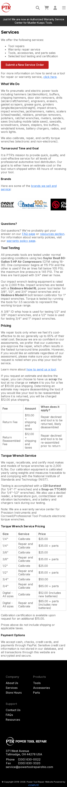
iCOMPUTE (33, 785)
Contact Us (13, 710)
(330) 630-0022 (29, 759)
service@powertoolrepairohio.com (29, 767)
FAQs (9, 715)
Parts (36, 692)
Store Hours (14, 692)
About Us (12, 683)
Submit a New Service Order (25, 65)
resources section (52, 234)
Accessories (41, 688)
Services (12, 688)
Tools (37, 683)
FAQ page (28, 234)
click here (50, 77)
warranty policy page (21, 241)
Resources (13, 719)
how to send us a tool (41, 369)
